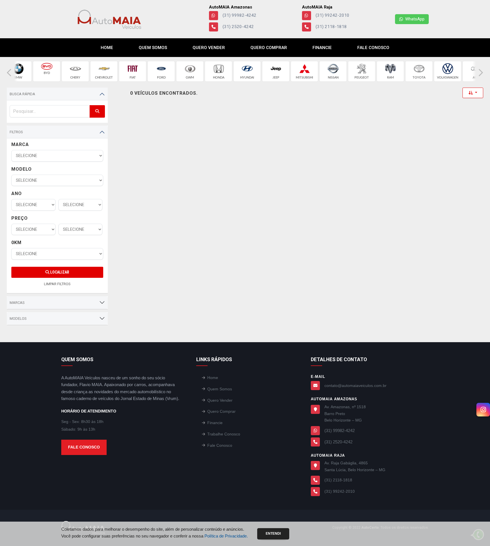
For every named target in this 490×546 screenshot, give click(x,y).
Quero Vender (209, 47)
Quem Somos (153, 47)
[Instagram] (483, 409)
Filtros (16, 132)
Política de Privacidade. (226, 536)
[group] (18, 71)
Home (107, 47)
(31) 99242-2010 (332, 15)
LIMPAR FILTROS (57, 284)
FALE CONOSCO (84, 447)
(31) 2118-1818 (331, 27)
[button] (9, 72)
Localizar (59, 272)
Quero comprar (268, 47)
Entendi (273, 534)
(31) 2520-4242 (238, 27)
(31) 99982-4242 (239, 15)
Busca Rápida (22, 94)
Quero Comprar (221, 411)
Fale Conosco (373, 47)
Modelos (18, 318)
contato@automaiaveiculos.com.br (355, 385)
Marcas (17, 302)
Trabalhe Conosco (223, 434)
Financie (322, 47)
